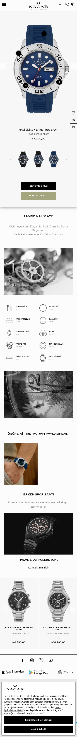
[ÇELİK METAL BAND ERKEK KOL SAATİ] (19, 601)
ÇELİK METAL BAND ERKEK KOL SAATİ (19, 628)
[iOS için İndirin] (13, 672)
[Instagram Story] (59, 4)
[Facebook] (23, 660)
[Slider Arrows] (3, 66)
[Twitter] (41, 660)
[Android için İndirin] (38, 672)
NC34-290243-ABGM (19, 633)
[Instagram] (32, 660)
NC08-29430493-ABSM (58, 633)
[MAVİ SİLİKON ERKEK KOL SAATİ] (54, 159)
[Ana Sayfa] (38, 5)
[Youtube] (51, 660)
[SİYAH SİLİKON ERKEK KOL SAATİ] (23, 159)
